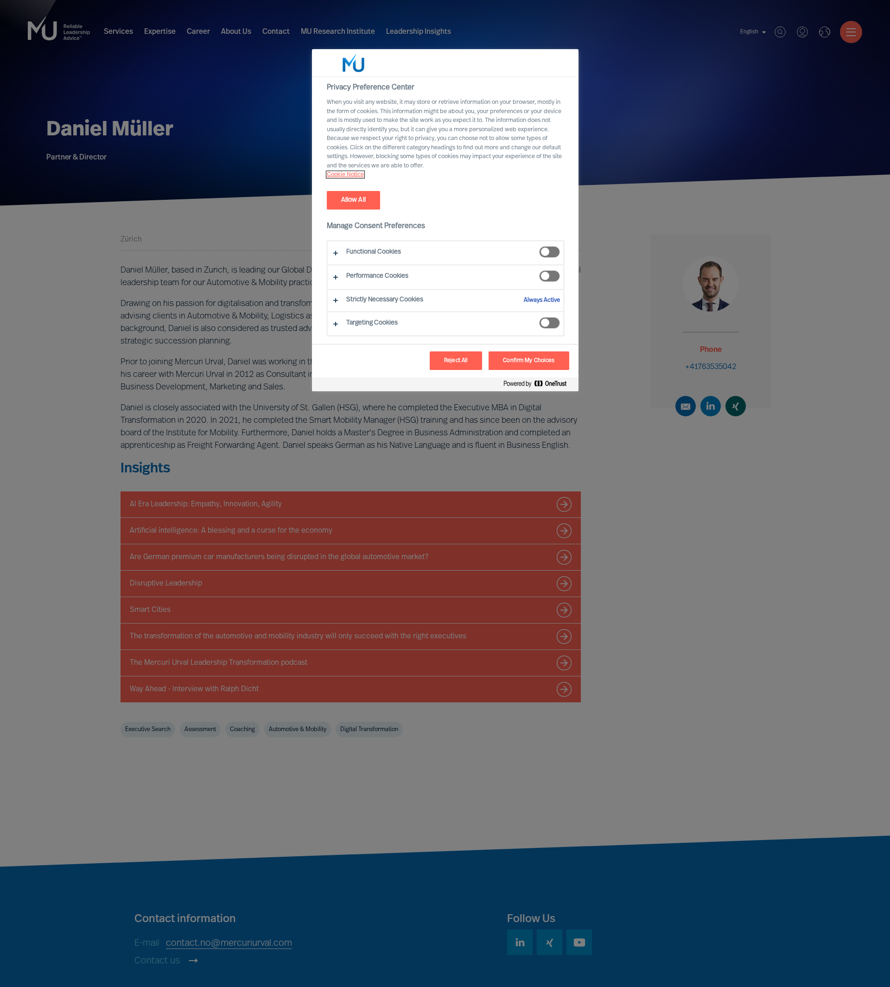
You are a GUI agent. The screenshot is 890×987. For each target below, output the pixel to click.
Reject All (456, 360)
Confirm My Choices (528, 360)
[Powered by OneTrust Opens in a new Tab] (538, 385)
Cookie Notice (345, 175)
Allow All (353, 200)
